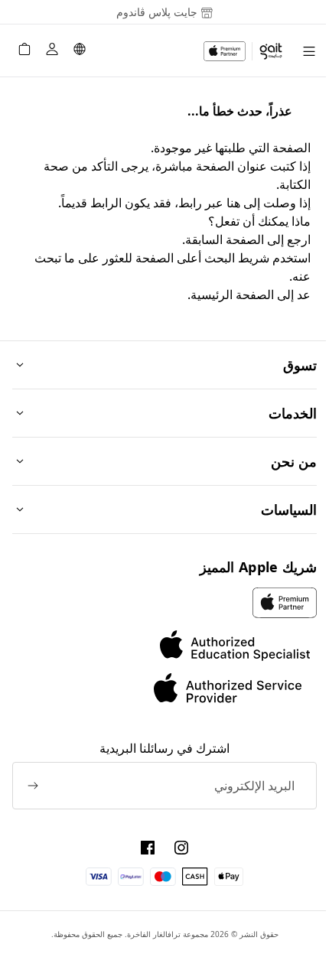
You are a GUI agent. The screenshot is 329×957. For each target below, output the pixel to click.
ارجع (299, 239)
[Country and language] (79, 51)
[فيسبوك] (147, 847)
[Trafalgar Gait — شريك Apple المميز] (243, 51)
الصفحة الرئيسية (232, 294)
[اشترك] (33, 785)
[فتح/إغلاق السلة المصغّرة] (24, 51)
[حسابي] (52, 51)
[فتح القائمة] (309, 51)
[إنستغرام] (181, 847)
